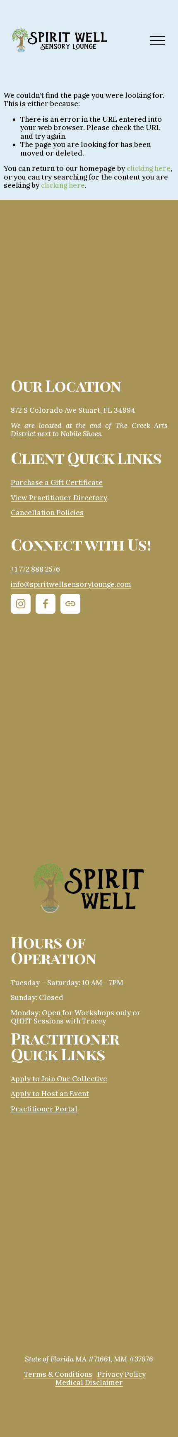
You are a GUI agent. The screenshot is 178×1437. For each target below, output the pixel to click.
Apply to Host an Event (50, 1094)
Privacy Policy (121, 1374)
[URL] (70, 604)
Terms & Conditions (58, 1374)
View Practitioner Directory (59, 498)
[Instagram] (21, 604)
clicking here (149, 168)
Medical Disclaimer (89, 1382)
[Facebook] (45, 604)
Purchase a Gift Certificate (57, 482)
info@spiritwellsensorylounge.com (71, 584)
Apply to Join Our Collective (59, 1079)
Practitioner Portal (44, 1109)
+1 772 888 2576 (35, 569)
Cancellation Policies (47, 512)
